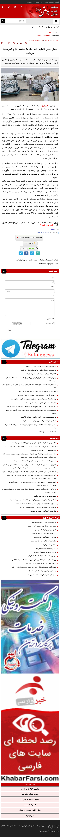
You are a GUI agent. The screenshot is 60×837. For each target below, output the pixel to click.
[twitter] (8, 7)
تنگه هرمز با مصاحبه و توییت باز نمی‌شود (43, 511)
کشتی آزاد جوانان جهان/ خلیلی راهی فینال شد (41, 374)
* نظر (52, 295)
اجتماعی (46, 40)
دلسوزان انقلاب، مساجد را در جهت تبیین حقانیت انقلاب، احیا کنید (34, 461)
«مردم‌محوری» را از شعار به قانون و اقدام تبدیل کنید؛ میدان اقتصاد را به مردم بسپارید (31, 412)
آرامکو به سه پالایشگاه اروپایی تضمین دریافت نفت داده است (36, 503)
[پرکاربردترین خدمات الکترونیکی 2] (30, 627)
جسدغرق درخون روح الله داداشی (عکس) (42, 571)
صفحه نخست (55, 40)
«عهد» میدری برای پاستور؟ (47, 431)
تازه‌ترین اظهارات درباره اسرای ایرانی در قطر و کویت (39, 421)
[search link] (3, 21)
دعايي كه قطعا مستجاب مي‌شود (45, 548)
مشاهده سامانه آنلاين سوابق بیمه (45, 537)
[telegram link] (32, 253)
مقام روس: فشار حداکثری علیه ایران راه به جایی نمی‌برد (38, 507)
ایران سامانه (44, 831)
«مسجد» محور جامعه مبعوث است (44, 496)
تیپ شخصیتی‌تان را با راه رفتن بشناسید (43, 450)
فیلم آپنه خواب (30, 805)
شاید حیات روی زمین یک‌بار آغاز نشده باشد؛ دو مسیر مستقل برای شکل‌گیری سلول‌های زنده (31, 28)
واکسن (47, 232)
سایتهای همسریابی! (49, 545)
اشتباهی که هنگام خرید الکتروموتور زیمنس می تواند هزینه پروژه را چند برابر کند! (30, 446)
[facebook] (27, 7)
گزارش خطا (29, 243)
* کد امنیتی (50, 319)
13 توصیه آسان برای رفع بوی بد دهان (44, 533)
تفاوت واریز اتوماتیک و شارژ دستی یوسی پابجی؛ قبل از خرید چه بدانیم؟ (33, 443)
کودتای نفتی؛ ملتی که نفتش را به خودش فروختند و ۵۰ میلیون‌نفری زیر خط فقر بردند (29, 471)
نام (53, 277)
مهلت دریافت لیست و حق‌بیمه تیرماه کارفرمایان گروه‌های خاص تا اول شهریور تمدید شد (29, 386)
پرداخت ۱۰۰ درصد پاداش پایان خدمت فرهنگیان (41, 563)
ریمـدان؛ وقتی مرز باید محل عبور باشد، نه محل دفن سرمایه (37, 395)
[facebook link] (26, 253)
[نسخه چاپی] (2, 43)
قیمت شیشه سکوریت (30, 794)
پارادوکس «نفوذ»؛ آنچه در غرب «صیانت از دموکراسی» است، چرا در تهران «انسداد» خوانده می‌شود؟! (29, 491)
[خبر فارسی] (30, 728)
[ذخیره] (9, 43)
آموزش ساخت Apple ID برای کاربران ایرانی (42, 556)
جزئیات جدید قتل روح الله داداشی (45, 552)
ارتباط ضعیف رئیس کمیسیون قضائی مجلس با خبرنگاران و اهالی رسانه (33, 399)
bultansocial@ (46, 225)
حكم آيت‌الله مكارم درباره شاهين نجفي (43, 541)
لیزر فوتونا (30, 815)
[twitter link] (21, 253)
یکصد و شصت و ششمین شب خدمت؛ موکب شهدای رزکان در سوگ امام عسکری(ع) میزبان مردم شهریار (32, 484)
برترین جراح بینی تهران (30, 788)
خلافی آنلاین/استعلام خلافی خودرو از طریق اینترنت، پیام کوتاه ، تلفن (33, 567)
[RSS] (2, 7)
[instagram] (21, 7)
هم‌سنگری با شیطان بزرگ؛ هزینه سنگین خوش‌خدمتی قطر (37, 391)
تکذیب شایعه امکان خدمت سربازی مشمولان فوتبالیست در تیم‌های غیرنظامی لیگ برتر (29, 426)
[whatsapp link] (38, 253)
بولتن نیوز (46, 106)
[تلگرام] (30, 348)
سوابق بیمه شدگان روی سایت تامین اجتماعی (41, 526)
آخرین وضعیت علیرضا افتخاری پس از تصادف (41, 366)
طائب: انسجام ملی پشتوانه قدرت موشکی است (41, 403)
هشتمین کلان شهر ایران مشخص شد (44, 522)
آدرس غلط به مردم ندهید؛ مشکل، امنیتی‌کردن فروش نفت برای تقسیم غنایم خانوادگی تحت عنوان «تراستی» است (31, 477)
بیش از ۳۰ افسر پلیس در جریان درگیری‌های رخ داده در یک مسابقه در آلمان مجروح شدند (31, 379)
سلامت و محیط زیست (36, 40)
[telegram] (14, 7)
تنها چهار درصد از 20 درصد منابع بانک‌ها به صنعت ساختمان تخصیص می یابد (31, 406)
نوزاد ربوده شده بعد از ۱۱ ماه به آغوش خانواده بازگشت (38, 417)
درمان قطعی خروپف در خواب (30, 810)
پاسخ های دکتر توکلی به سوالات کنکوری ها (42, 574)
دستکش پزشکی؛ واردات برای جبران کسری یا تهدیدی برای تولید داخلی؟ (33, 500)
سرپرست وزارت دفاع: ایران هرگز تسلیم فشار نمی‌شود (38, 370)
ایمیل (52, 286)
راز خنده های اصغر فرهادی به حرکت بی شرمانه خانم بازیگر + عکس (34, 560)
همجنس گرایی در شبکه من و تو (45, 530)
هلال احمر (40, 232)
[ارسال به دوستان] (5, 43)
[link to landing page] (46, 11)
